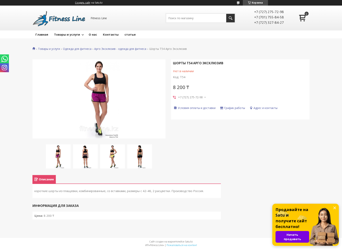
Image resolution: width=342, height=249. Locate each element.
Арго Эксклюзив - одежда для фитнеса (120, 49)
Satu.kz (189, 241)
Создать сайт (82, 2)
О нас (93, 34)
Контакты (111, 34)
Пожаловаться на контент (182, 245)
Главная (41, 34)
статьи (130, 34)
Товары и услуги (67, 34)
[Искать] (230, 18)
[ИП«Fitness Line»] (59, 18)
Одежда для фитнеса (77, 49)
